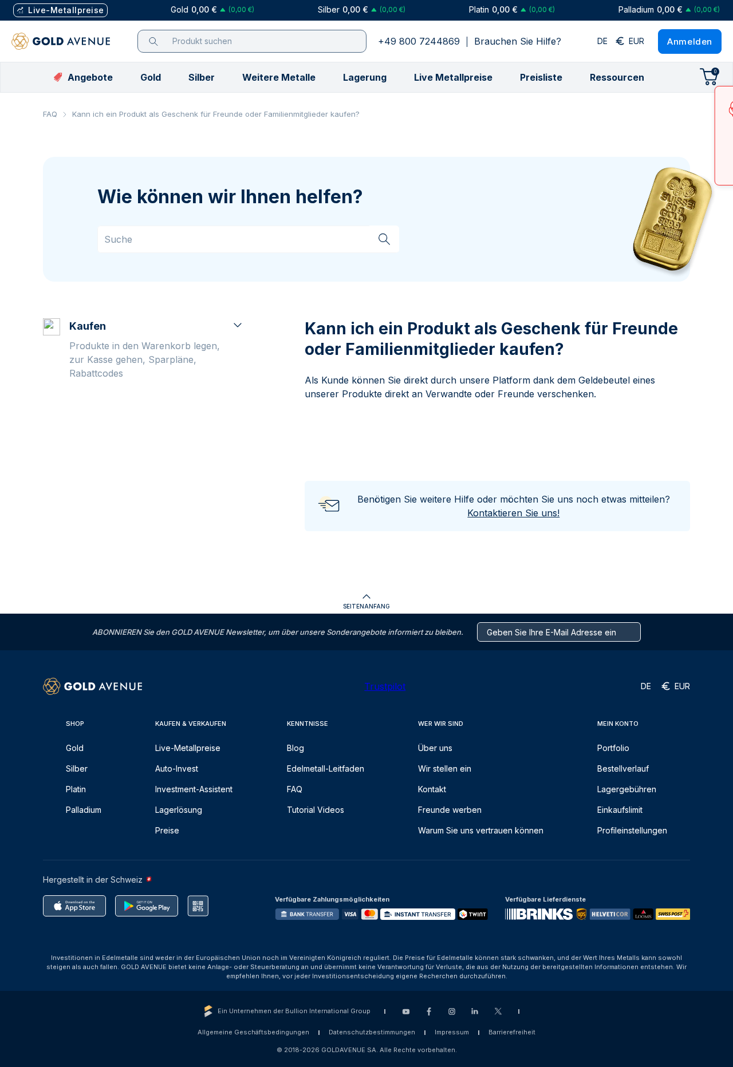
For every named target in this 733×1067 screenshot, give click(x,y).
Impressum (452, 1032)
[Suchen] (384, 239)
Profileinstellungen (632, 830)
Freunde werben (450, 810)
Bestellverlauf (623, 768)
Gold (75, 748)
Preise (167, 830)
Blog (295, 748)
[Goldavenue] (60, 41)
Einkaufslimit (620, 810)
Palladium (83, 810)
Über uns (435, 748)
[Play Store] (146, 905)
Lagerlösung (178, 810)
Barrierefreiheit (511, 1032)
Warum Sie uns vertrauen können (480, 830)
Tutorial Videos (315, 810)
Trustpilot (384, 686)
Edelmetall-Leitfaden (325, 768)
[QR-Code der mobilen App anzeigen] (197, 905)
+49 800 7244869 (419, 41)
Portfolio (613, 748)
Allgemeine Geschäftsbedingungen (253, 1032)
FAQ (50, 113)
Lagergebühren (626, 789)
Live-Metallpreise (187, 748)
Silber (77, 768)
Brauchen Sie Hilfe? (517, 41)
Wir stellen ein (444, 768)
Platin (76, 789)
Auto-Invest (176, 768)
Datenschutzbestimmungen (372, 1032)
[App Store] (74, 905)
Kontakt (432, 789)
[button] (150, 77)
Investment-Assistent (193, 789)
